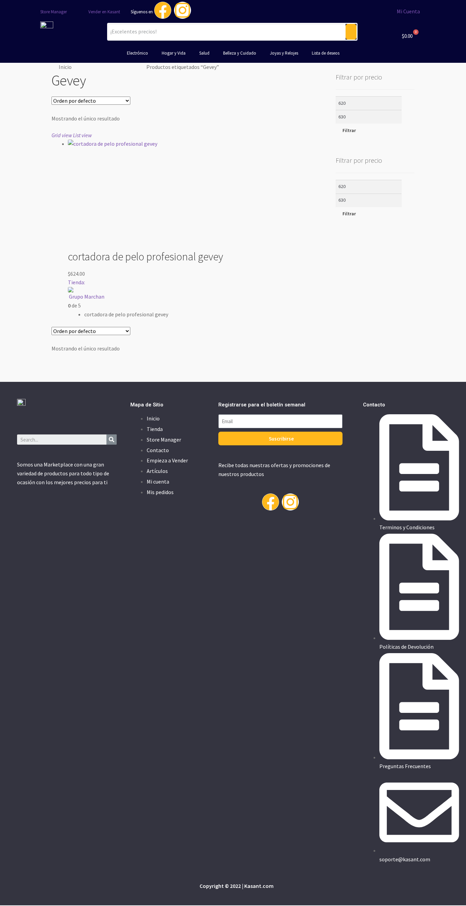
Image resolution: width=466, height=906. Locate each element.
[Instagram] (182, 10)
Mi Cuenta (408, 11)
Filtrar (349, 130)
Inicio (65, 66)
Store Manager (53, 12)
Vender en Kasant (104, 12)
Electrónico (137, 53)
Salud (204, 53)
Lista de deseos (325, 53)
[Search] (111, 439)
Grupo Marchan (86, 296)
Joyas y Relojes (284, 53)
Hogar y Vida (174, 53)
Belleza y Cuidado (239, 53)
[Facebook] (162, 10)
